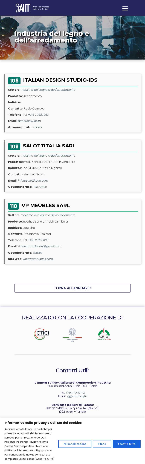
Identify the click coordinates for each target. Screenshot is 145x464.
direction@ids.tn (29, 121)
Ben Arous (40, 187)
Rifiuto (102, 444)
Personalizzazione (74, 444)
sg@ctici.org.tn (76, 396)
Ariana (37, 127)
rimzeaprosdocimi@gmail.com (39, 246)
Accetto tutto (126, 444)
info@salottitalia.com (33, 181)
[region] (72, 440)
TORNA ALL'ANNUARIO (72, 288)
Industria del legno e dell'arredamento (48, 90)
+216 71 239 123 (75, 393)
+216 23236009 (38, 240)
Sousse (37, 253)
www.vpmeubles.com (38, 259)
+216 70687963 (38, 115)
